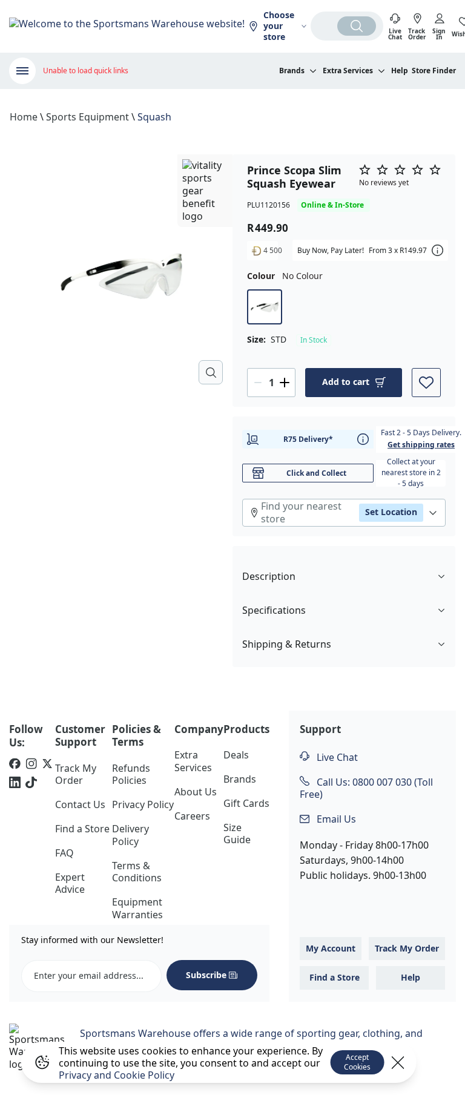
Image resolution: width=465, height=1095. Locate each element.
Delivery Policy (130, 835)
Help (399, 71)
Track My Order (75, 774)
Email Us (335, 819)
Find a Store (82, 828)
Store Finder (434, 71)
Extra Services (193, 761)
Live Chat (336, 757)
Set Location (391, 512)
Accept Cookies (357, 1062)
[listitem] (15, 765)
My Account (330, 948)
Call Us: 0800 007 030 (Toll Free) (366, 788)
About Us (195, 791)
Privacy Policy (143, 804)
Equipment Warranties (137, 908)
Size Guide (237, 834)
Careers (192, 816)
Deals (236, 754)
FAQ (64, 853)
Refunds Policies (131, 774)
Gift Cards (246, 803)
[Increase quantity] (284, 382)
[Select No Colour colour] (264, 306)
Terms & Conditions (137, 872)
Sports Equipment (87, 116)
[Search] (356, 26)
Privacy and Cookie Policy (116, 1075)
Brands (239, 779)
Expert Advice (70, 883)
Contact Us (80, 804)
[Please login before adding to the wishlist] (426, 382)
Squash (154, 116)
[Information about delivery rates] (363, 439)
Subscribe (206, 975)
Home (24, 116)
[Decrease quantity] (258, 382)
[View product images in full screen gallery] (211, 372)
